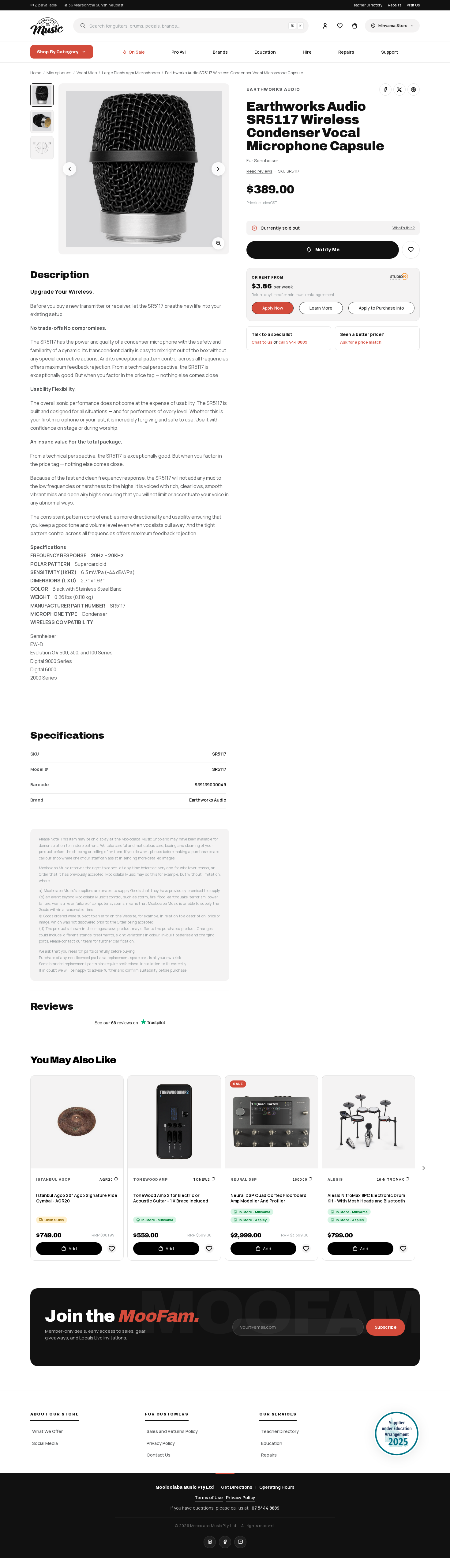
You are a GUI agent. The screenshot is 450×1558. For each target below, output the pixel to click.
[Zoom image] (218, 243)
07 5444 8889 (265, 1508)
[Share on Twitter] (399, 89)
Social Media (45, 1443)
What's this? (403, 227)
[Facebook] (225, 1542)
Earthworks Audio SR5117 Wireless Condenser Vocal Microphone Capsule (234, 72)
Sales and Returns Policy (172, 1431)
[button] (411, 250)
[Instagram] (210, 1542)
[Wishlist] (340, 25)
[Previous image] (69, 169)
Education (265, 52)
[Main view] (42, 95)
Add (73, 1248)
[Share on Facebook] (385, 89)
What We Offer (47, 1431)
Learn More (320, 308)
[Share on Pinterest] (413, 89)
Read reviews (259, 170)
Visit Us (413, 5)
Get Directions (236, 1487)
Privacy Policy (161, 1443)
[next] (423, 1168)
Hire (307, 52)
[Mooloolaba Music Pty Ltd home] (46, 26)
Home (35, 72)
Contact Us (159, 1455)
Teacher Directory (367, 5)
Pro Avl (178, 52)
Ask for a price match (360, 342)
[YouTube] (240, 1542)
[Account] (325, 25)
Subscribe (385, 1327)
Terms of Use (209, 1497)
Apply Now (272, 308)
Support (389, 52)
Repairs (394, 5)
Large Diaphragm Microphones (131, 72)
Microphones (59, 72)
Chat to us (262, 342)
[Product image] (42, 121)
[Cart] (354, 25)
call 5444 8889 (293, 342)
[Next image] (218, 169)
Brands (220, 52)
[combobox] (191, 25)
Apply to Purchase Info (381, 308)
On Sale (137, 52)
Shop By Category (57, 52)
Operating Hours (276, 1487)
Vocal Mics (87, 72)
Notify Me (327, 249)
